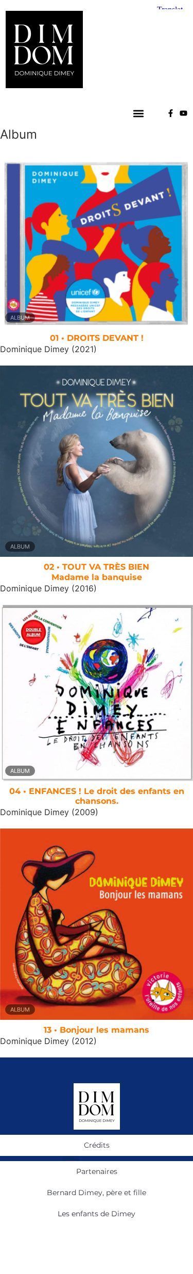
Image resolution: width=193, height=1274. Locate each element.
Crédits (97, 1145)
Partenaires (96, 1171)
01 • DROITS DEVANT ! (97, 338)
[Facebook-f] (170, 113)
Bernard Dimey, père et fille (96, 1192)
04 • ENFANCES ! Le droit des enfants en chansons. (96, 796)
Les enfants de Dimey (96, 1213)
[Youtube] (183, 113)
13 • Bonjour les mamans (96, 1030)
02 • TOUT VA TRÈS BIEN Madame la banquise (96, 572)
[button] (138, 113)
